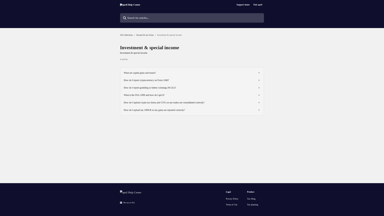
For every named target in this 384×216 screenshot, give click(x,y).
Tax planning (252, 205)
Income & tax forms (145, 35)
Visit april (257, 5)
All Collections (126, 35)
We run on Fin (129, 202)
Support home (243, 5)
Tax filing (251, 199)
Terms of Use (231, 205)
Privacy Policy (232, 199)
